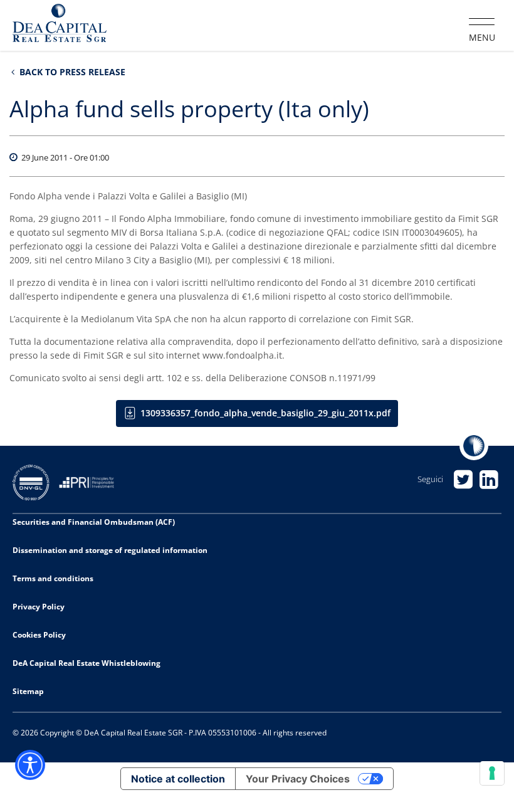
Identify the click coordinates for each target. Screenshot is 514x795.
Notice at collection (178, 778)
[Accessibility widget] (30, 765)
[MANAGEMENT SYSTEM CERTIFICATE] (36, 481)
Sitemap (28, 691)
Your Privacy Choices (298, 778)
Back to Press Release (71, 72)
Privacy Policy (39, 606)
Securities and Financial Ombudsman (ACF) (94, 522)
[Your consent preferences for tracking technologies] (492, 773)
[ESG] (91, 481)
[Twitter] (463, 479)
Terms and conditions (53, 578)
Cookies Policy (39, 634)
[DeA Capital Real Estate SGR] (60, 24)
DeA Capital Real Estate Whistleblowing (86, 663)
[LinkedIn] (488, 479)
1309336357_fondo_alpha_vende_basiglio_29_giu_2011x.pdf (265, 413)
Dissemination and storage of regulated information (110, 550)
